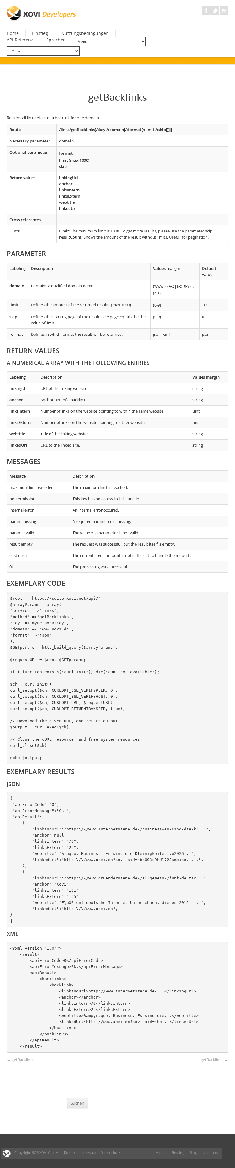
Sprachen (56, 40)
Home (13, 33)
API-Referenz (20, 40)
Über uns (210, 1152)
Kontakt (70, 1152)
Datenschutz (110, 1152)
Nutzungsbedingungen (85, 33)
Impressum (88, 1152)
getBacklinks (20, 1059)
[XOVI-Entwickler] (41, 13)
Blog (193, 1152)
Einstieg (40, 33)
